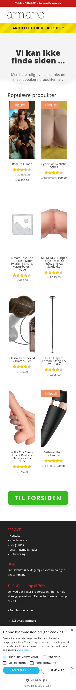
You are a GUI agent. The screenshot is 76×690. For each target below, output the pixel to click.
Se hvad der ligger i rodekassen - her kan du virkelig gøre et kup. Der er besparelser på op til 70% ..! (37, 596)
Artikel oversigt (17, 620)
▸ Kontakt (14, 535)
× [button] (71, 630)
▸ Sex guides (16, 545)
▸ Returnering (17, 554)
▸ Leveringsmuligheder (22, 549)
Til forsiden (38, 498)
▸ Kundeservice (17, 540)
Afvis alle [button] (57, 670)
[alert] (38, 658)
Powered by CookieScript (38, 685)
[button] (38, 680)
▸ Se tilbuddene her (20, 610)
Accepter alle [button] (21, 670)
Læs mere (24, 649)
